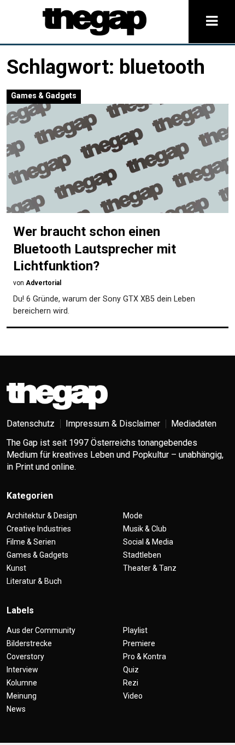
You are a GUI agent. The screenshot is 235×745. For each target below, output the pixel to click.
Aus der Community (41, 630)
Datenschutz (31, 423)
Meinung (22, 695)
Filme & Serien (31, 541)
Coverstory (25, 656)
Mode (133, 515)
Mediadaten (193, 423)
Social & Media (148, 541)
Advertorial (43, 283)
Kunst (16, 568)
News (16, 709)
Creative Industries (39, 528)
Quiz (131, 669)
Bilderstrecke (29, 643)
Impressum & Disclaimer (113, 423)
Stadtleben (142, 555)
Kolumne (22, 682)
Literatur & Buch (34, 581)
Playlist (135, 630)
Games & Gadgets (44, 95)
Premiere (139, 643)
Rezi (130, 682)
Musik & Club (145, 528)
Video (133, 695)
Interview (22, 669)
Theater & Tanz (150, 568)
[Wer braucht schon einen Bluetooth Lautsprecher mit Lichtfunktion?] (117, 158)
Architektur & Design (42, 515)
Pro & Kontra (144, 656)
